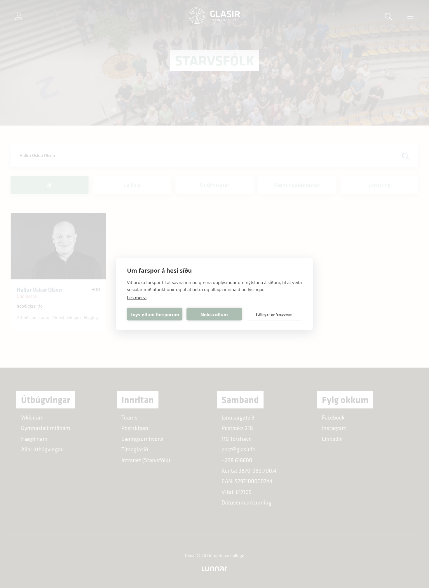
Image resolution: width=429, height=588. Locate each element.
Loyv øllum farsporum (154, 314)
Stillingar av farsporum (274, 314)
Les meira (137, 297)
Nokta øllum (214, 314)
